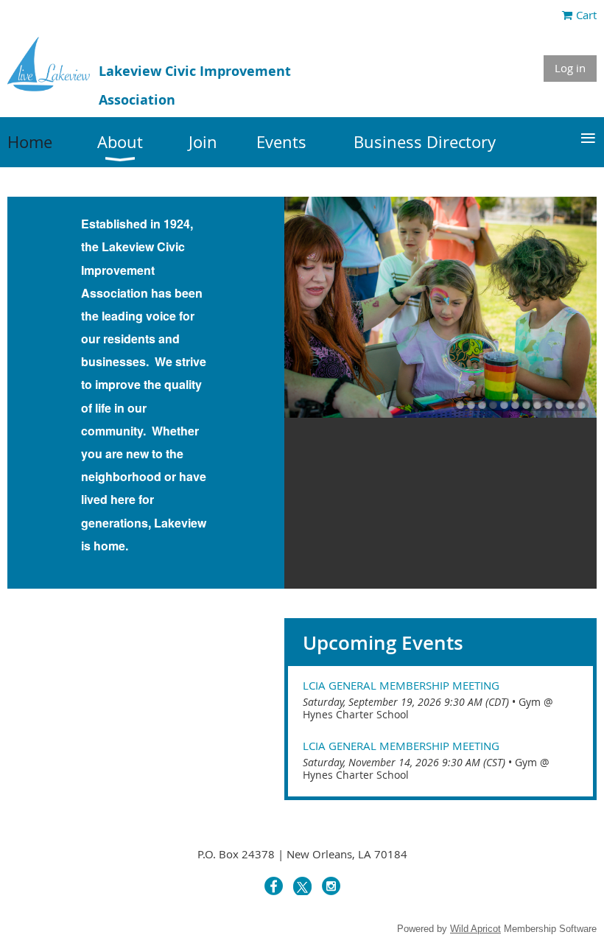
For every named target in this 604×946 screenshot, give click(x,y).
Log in (570, 67)
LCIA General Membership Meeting (401, 685)
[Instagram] (331, 886)
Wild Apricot (475, 928)
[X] (302, 886)
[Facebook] (273, 886)
